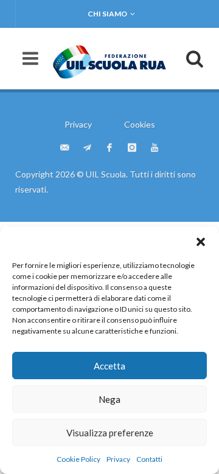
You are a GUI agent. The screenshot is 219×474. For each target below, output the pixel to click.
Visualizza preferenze (109, 432)
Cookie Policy (78, 459)
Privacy (118, 459)
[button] (201, 242)
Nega (109, 399)
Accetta (109, 365)
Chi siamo (107, 13)
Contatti (149, 459)
